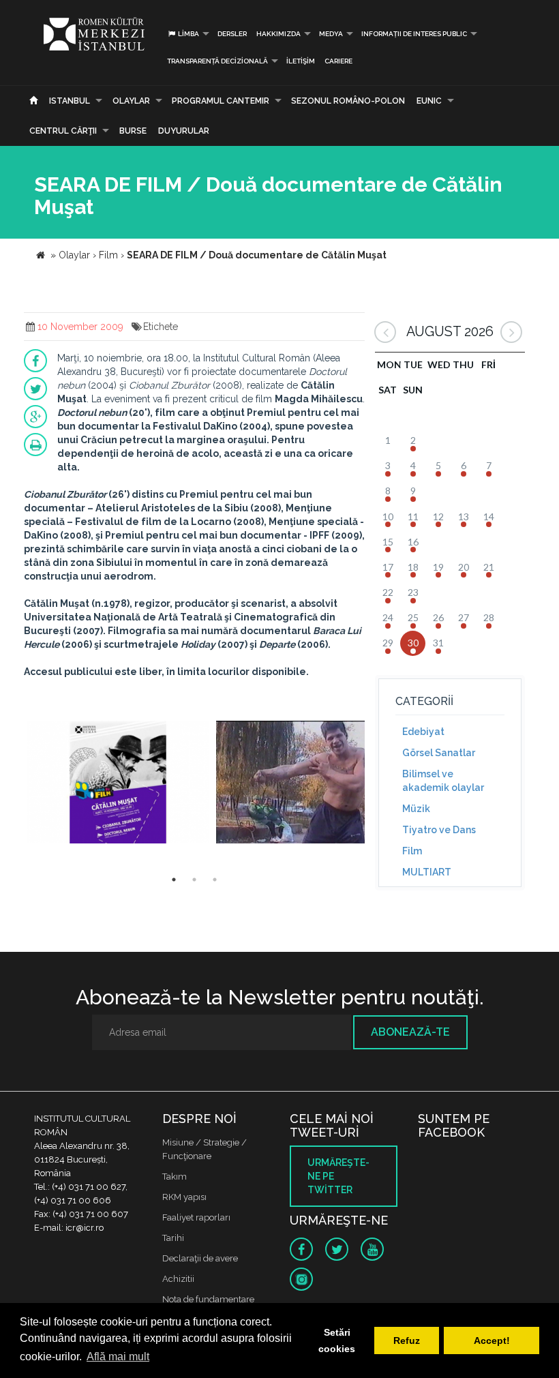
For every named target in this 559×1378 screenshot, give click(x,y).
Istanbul (69, 101)
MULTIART (426, 872)
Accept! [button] (492, 1340)
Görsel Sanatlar (438, 752)
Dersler (232, 34)
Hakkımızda (278, 34)
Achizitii (178, 1279)
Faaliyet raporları (196, 1217)
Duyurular (183, 131)
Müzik (416, 808)
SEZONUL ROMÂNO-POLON (348, 101)
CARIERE (338, 61)
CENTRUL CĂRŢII (63, 131)
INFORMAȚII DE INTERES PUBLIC (414, 34)
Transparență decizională (217, 61)
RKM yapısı (184, 1197)
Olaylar (131, 101)
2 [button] (194, 879)
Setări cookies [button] (336, 1340)
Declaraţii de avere (200, 1258)
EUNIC (429, 101)
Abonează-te (410, 1031)
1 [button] (174, 879)
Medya (331, 34)
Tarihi (173, 1238)
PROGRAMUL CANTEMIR (220, 101)
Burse (133, 131)
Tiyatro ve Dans (439, 829)
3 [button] (215, 879)
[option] (118, 784)
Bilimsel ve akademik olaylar (443, 780)
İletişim (300, 61)
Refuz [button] (406, 1340)
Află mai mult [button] (118, 1356)
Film (412, 850)
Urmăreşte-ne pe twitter (338, 1176)
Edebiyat (423, 731)
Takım (174, 1176)
